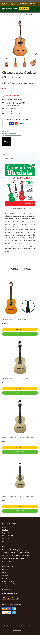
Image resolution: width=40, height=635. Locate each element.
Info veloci (20, 329)
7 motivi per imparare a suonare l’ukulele (15, 553)
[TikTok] (17, 598)
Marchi (4, 578)
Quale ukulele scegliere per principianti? (15, 555)
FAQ (3, 541)
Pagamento (6, 533)
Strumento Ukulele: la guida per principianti (16, 550)
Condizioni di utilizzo (9, 584)
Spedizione (6, 530)
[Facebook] (4, 598)
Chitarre (17, 14)
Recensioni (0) (8, 159)
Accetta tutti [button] (24, 8)
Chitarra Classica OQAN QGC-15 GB (15, 319)
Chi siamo (5, 570)
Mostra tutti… (6, 561)
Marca (6, 155)
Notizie (4, 572)
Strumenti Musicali (7, 14)
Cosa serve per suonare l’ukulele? (13, 558)
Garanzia (5, 575)
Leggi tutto (20, 334)
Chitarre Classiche (26, 14)
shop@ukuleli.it (17, 630)
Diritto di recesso (8, 536)
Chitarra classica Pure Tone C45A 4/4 (15, 378)
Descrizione (7, 151)
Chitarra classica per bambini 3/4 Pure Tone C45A (19, 437)
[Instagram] (8, 598)
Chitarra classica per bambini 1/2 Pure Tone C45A (19, 496)
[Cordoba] (20, 141)
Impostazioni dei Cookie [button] (10, 9)
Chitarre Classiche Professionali (13, 135)
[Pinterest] (13, 598)
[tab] (20, 151)
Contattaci (5, 538)
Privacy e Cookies (8, 581)
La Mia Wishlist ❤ (8, 527)
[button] (11, 95)
